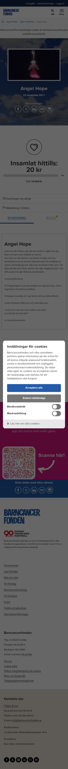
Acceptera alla (34, 387)
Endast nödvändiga (34, 398)
